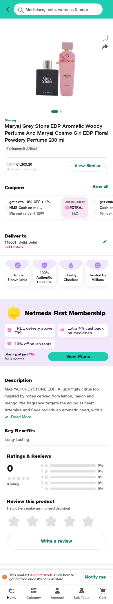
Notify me (95, 577)
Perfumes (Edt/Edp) (21, 149)
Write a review (56, 541)
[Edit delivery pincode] (104, 241)
